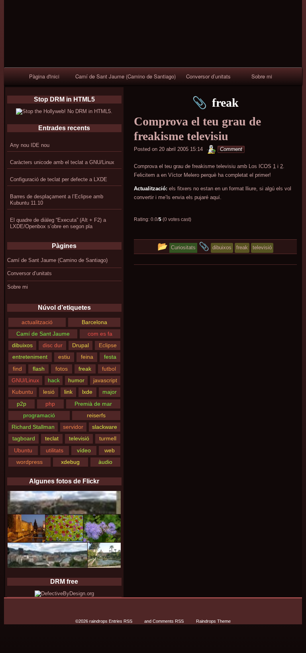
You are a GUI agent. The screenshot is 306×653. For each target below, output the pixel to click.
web (109, 450)
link (68, 392)
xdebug (70, 462)
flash (39, 369)
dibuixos (22, 345)
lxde (87, 392)
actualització (37, 322)
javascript (105, 380)
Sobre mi (261, 76)
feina (87, 357)
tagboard (23, 438)
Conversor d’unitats (208, 76)
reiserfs (96, 415)
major (109, 392)
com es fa (100, 333)
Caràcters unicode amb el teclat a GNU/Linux (62, 162)
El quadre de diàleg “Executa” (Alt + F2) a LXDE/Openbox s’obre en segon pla (58, 223)
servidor (73, 427)
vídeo (84, 450)
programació (39, 415)
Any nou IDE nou (29, 145)
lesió (49, 392)
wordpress (29, 462)
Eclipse (108, 345)
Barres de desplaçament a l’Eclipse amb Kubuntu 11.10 (56, 200)
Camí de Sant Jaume (43, 333)
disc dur (53, 345)
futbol (109, 369)
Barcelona (94, 322)
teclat (52, 438)
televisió (79, 438)
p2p (21, 404)
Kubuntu (22, 392)
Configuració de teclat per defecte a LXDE (58, 179)
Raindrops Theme (213, 621)
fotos (61, 369)
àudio (105, 462)
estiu (64, 357)
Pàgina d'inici (44, 76)
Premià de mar (93, 404)
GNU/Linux (25, 380)
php (50, 404)
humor (76, 380)
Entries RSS (120, 621)
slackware (104, 427)
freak (84, 369)
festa (110, 357)
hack (54, 380)
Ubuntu (23, 450)
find (17, 369)
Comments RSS (168, 621)
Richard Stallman (33, 427)
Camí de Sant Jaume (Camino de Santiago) (125, 76)
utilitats (54, 450)
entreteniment (29, 357)
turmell (107, 438)
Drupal (80, 345)
